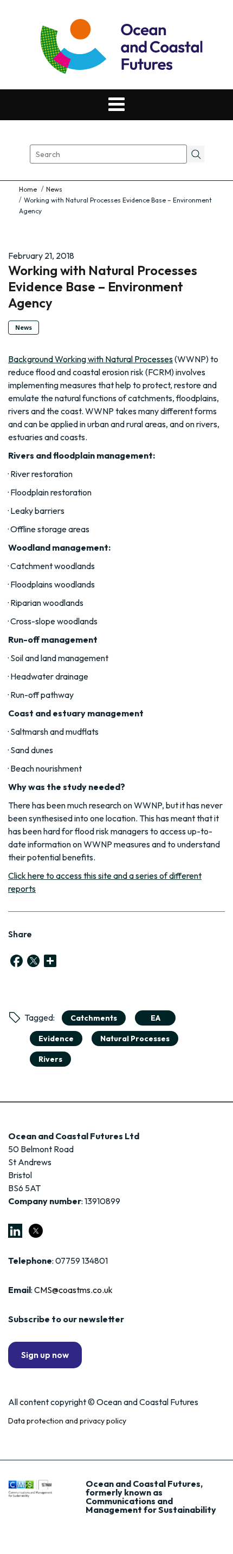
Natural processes (135, 1038)
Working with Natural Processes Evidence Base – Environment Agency (102, 286)
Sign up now (45, 1354)
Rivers (50, 1059)
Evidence (56, 1038)
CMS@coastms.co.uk (73, 1289)
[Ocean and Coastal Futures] (120, 47)
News (54, 189)
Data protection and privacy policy (67, 1421)
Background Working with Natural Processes (90, 359)
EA (155, 1018)
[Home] (28, 189)
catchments (93, 1018)
